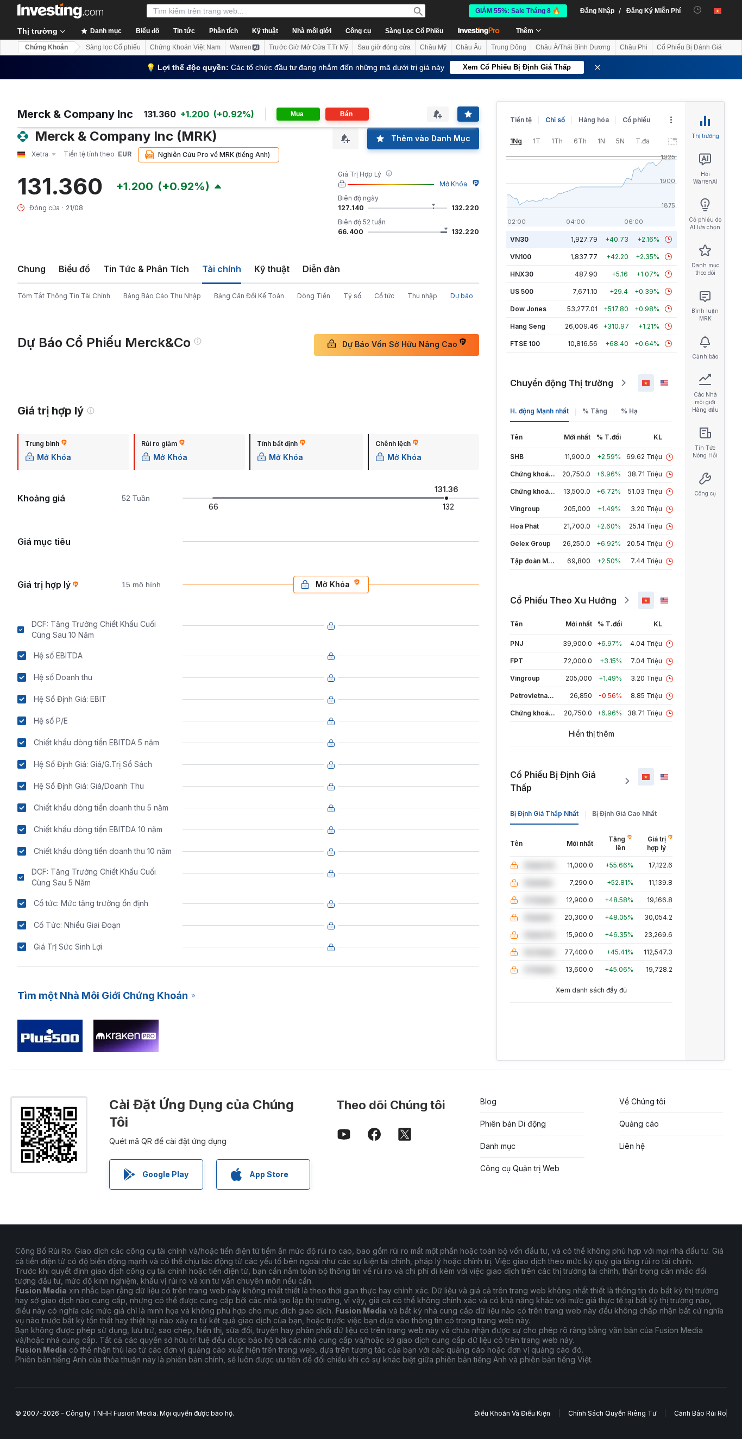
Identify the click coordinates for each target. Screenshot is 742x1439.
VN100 (520, 257)
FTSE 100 (525, 344)
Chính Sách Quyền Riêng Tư (612, 1413)
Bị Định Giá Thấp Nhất (544, 813)
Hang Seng (527, 326)
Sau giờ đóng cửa (384, 47)
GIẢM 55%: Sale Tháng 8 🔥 (518, 11)
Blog (488, 1101)
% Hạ (629, 411)
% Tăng (594, 411)
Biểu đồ (74, 268)
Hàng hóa (593, 120)
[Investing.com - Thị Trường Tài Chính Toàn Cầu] (60, 10)
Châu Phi (633, 47)
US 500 (521, 291)
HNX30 (521, 274)
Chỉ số (555, 120)
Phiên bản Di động (513, 1123)
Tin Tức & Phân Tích (146, 268)
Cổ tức (384, 296)
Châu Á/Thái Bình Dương (573, 47)
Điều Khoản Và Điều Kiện (512, 1413)
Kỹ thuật (272, 268)
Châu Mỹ (433, 47)
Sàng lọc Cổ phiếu (113, 47)
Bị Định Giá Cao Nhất (624, 813)
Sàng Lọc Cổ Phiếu (414, 31)
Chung (31, 268)
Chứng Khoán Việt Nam (185, 47)
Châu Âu (469, 47)
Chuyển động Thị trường (561, 383)
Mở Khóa (453, 184)
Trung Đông (508, 47)
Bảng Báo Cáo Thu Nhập (162, 296)
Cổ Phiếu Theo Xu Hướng (563, 600)
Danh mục (497, 1146)
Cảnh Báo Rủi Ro (700, 1413)
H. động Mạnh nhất (539, 411)
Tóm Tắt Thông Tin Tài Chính (63, 296)
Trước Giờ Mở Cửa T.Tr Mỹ (308, 47)
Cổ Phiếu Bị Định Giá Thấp (553, 781)
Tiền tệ (521, 120)
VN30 (519, 239)
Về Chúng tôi (642, 1101)
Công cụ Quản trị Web (519, 1168)
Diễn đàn (321, 268)
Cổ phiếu (636, 120)
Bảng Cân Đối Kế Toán (249, 296)
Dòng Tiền (313, 296)
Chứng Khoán (46, 47)
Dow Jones (528, 309)
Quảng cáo (639, 1123)
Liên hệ (632, 1146)
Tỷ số (352, 296)
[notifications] (697, 10)
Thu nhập (422, 296)
